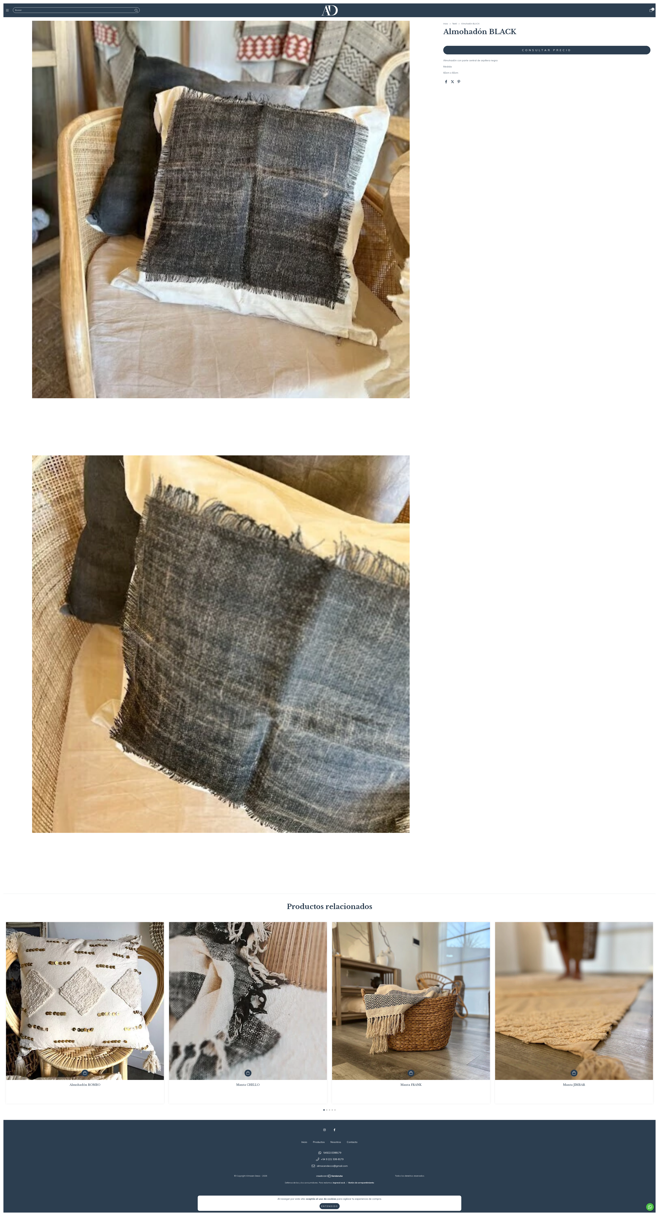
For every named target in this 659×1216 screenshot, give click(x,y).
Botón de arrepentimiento (361, 1182)
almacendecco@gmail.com (332, 1165)
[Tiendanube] (329, 1176)
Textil (454, 23)
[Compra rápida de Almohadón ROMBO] (85, 1073)
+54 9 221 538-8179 (332, 1159)
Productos (319, 1142)
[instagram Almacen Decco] (324, 1130)
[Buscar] (136, 10)
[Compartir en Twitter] (452, 81)
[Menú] (8, 10)
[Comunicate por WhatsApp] (650, 1207)
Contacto (352, 1142)
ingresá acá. (339, 1182)
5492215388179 (332, 1152)
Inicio (445, 23)
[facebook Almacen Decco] (334, 1130)
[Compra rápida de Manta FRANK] (411, 1073)
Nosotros (336, 1142)
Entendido (329, 1206)
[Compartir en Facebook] (446, 81)
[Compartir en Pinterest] (459, 81)
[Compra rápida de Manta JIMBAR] (574, 1073)
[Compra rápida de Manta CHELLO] (248, 1073)
